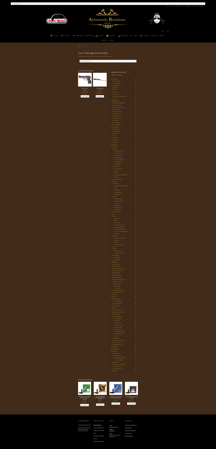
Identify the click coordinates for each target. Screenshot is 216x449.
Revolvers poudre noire (118, 368)
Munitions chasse (117, 283)
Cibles (115, 89)
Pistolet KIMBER (118, 327)
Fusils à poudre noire (118, 122)
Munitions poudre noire (118, 292)
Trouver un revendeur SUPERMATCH (199, 6)
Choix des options (85, 96)
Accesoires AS (117, 218)
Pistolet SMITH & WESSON (120, 331)
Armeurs (116, 242)
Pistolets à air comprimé (118, 309)
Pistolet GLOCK (118, 322)
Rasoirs (116, 177)
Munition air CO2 (117, 266)
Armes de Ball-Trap (117, 105)
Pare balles (117, 194)
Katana (116, 172)
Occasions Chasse (117, 305)
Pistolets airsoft (117, 314)
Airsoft (115, 216)
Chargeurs (116, 87)
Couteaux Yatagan (117, 131)
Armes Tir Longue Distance (119, 107)
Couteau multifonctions (119, 159)
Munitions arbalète (117, 275)
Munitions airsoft (117, 272)
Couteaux (115, 148)
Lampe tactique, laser (119, 201)
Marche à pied (117, 259)
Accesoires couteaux (119, 168)
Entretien (115, 92)
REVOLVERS (114, 351)
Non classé (114, 294)
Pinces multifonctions (118, 179)
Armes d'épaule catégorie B (119, 103)
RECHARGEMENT (115, 349)
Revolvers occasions (117, 366)
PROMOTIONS (104, 40)
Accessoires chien (117, 81)
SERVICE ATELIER (154, 35)
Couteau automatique (119, 150)
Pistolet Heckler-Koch (119, 325)
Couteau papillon (118, 161)
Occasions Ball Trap (117, 299)
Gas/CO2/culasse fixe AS (119, 227)
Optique (115, 196)
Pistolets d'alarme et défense (119, 340)
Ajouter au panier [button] (100, 96)
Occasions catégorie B (118, 301)
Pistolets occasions (117, 342)
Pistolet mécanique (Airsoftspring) (121, 231)
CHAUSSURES (111, 40)
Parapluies (116, 137)
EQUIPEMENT (115, 181)
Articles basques (115, 126)
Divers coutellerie (117, 166)
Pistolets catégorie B (118, 316)
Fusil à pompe (116, 120)
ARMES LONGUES (115, 100)
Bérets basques (117, 129)
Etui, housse (116, 94)
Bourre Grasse (115, 142)
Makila (115, 135)
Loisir (113, 214)
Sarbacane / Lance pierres (120, 253)
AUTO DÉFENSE (115, 140)
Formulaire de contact (179, 6)
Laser (115, 98)
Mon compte (168, 6)
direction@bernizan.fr (113, 427)
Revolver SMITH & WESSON (120, 357)
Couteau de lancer (118, 153)
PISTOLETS (114, 307)
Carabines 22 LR (117, 109)
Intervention (116, 183)
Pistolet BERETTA (118, 318)
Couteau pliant (118, 164)
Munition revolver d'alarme (119, 268)
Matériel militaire (118, 192)
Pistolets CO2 (116, 338)
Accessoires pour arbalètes (120, 238)
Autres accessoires (117, 83)
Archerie (115, 246)
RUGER (116, 336)
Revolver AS (117, 233)
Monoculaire (117, 205)
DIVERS (115, 248)
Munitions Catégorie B (118, 281)
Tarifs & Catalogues (188, 6)
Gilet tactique (117, 190)
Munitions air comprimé (118, 270)
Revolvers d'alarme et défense (119, 364)
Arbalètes (115, 235)
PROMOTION (114, 346)
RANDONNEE (116, 255)
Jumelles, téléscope (119, 198)
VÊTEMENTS (162, 35)
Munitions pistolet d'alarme (119, 290)
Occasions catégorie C (118, 303)
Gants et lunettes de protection (120, 96)
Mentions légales (128, 427)
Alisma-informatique (129, 436)
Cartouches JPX (117, 264)
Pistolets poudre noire (118, 344)
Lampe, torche (118, 203)
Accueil (79, 46)
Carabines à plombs (117, 111)
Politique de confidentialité (130, 430)
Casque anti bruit (117, 85)
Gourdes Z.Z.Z (116, 133)
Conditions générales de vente (131, 425)
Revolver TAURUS (120, 360)
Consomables (117, 222)
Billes (116, 220)
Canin (116, 188)
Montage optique (118, 207)
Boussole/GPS (118, 257)
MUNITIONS (114, 262)
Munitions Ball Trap (117, 277)
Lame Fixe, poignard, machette (121, 174)
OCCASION (114, 296)
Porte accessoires (117, 211)
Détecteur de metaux (119, 251)
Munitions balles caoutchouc (119, 279)
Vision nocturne (118, 209)
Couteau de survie (118, 157)
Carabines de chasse (117, 116)
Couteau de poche (118, 155)
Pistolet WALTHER (118, 333)
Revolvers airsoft (117, 353)
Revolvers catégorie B (118, 355)
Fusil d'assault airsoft (119, 225)
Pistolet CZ (117, 320)
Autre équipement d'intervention (121, 185)
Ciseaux (116, 170)
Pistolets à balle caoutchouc (119, 312)
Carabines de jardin (117, 118)
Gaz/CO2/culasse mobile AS (120, 229)
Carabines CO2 (116, 113)
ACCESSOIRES (115, 79)
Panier (173, 6)
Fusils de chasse (117, 124)
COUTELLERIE (115, 146)
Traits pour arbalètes (119, 244)
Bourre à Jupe (117, 285)
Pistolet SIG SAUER (119, 329)
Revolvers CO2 (116, 362)
